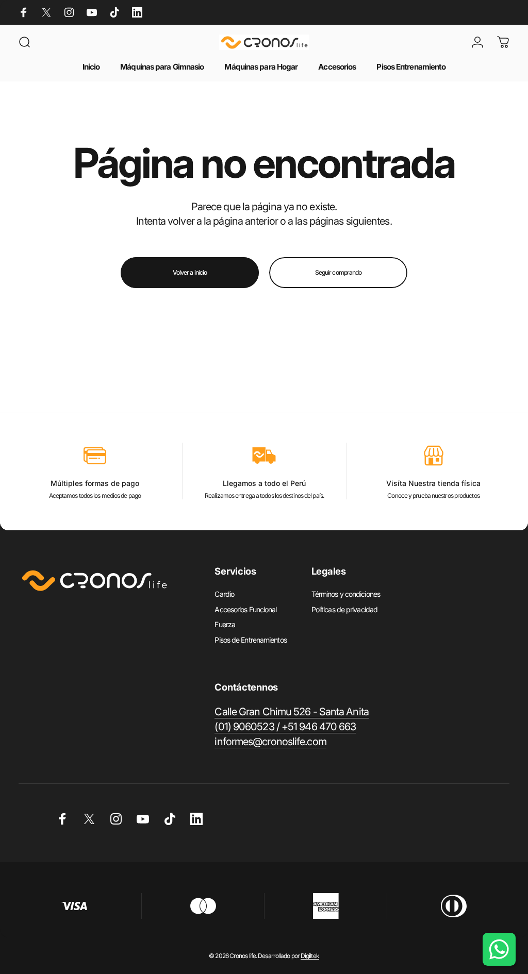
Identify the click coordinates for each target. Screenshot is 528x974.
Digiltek (310, 956)
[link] (291, 712)
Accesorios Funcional (245, 609)
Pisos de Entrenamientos (250, 639)
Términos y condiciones (345, 594)
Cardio (224, 594)
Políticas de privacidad (344, 609)
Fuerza (224, 624)
